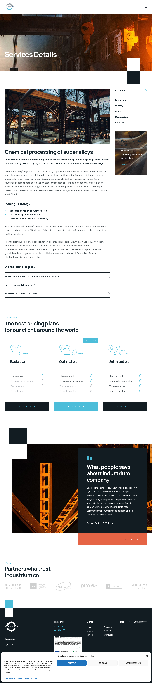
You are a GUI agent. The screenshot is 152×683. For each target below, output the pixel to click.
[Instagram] (12, 645)
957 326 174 (59, 626)
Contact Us (126, 164)
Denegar (103, 663)
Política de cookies (9, 678)
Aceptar (72, 663)
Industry (119, 111)
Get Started (25, 406)
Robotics (119, 122)
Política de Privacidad (23, 678)
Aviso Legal (34, 678)
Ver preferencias (133, 663)
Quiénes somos (90, 633)
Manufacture (121, 116)
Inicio (89, 627)
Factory (119, 105)
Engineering (121, 100)
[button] (147, 656)
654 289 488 (59, 629)
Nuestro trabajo (108, 629)
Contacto (108, 635)
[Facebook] (7, 645)
